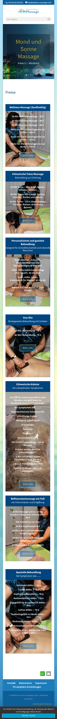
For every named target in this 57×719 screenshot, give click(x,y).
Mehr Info (28, 155)
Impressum (41, 683)
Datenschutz (25, 683)
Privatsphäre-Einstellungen (27, 686)
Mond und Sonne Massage (28, 49)
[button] (42, 673)
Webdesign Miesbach (42, 703)
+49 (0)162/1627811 (15, 2)
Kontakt (11, 683)
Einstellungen (28, 716)
